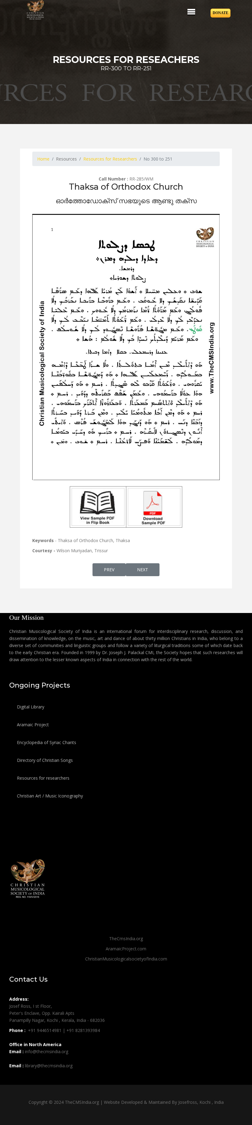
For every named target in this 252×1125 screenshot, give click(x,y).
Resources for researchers (42, 778)
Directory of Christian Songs (44, 760)
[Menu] (191, 11)
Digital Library (30, 707)
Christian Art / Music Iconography (49, 796)
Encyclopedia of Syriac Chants (46, 742)
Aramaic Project (32, 724)
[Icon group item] (14, 1079)
